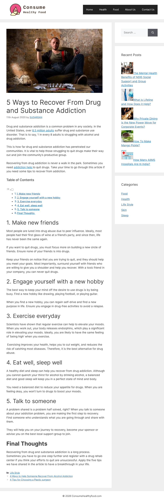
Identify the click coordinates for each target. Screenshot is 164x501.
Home (89, 9)
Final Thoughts (26, 213)
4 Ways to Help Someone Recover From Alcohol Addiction (41, 476)
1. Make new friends (28, 193)
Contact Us (148, 9)
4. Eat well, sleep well (29, 205)
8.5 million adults (43, 130)
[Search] (153, 32)
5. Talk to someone (28, 209)
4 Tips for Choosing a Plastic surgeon (30, 479)
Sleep (124, 215)
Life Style (15, 472)
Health (103, 9)
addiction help (23, 167)
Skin (124, 210)
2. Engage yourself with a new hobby (38, 197)
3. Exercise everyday (29, 201)
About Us (130, 9)
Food (116, 9)
